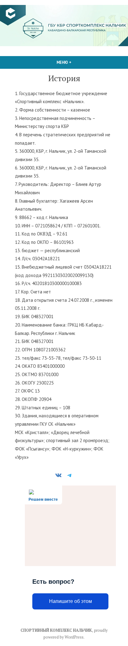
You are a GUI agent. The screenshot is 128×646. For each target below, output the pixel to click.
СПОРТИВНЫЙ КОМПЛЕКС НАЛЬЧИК (56, 630)
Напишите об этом (70, 601)
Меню (77, 62)
